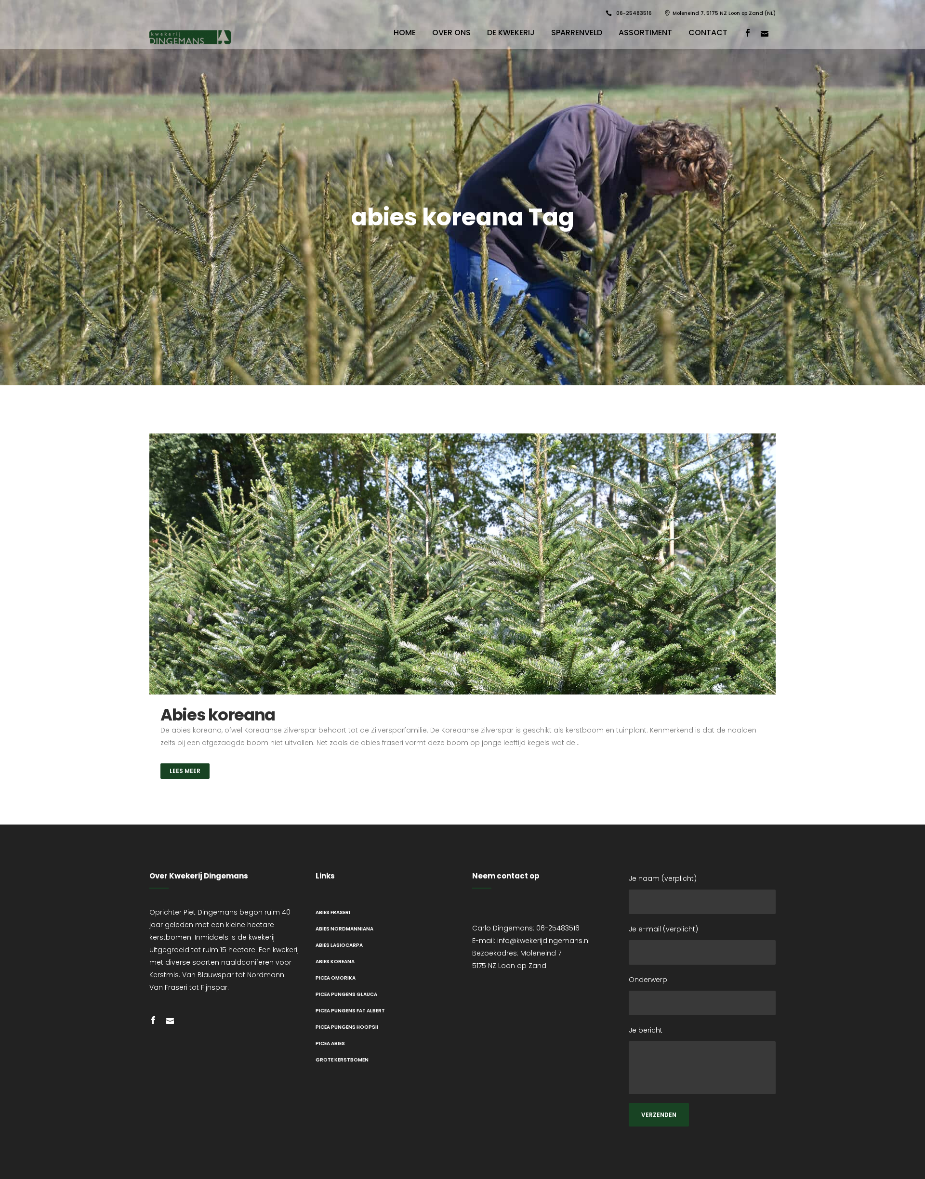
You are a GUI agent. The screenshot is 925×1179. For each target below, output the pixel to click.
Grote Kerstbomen (342, 1059)
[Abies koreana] (462, 563)
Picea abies (330, 1043)
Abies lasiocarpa (339, 945)
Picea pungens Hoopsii (347, 1027)
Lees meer (185, 771)
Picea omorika (336, 978)
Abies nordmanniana (344, 928)
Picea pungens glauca (346, 994)
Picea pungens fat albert (350, 1010)
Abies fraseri (333, 912)
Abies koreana (217, 714)
